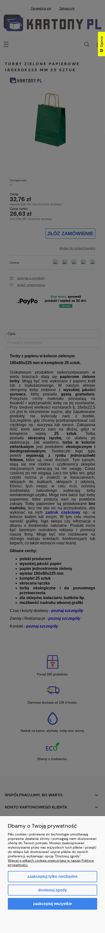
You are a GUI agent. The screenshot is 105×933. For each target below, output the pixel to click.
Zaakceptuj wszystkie (52, 903)
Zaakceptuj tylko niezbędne (52, 876)
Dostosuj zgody (52, 890)
